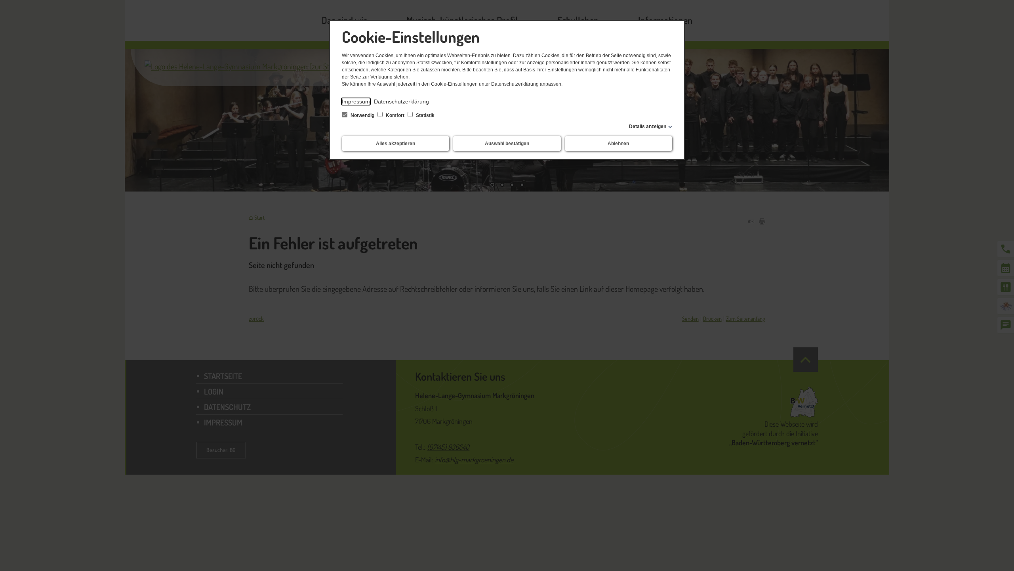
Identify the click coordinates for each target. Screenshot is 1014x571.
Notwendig (362, 115)
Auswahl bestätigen (507, 143)
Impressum (356, 101)
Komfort (395, 115)
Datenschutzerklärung (401, 101)
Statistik (425, 115)
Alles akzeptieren (395, 143)
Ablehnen (618, 143)
